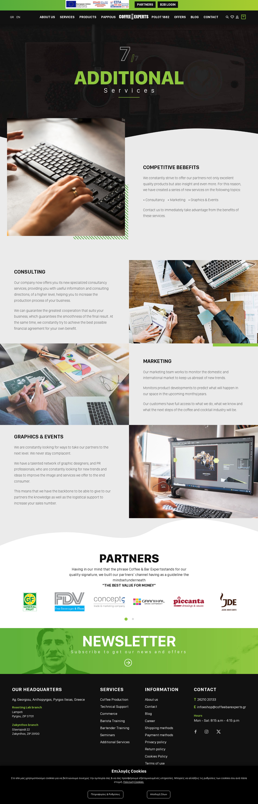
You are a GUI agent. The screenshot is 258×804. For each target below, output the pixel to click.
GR (12, 17)
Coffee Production (114, 699)
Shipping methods (159, 728)
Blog (148, 713)
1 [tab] (125, 619)
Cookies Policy (156, 756)
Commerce (108, 713)
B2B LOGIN (168, 4)
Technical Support (114, 706)
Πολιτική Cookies (133, 782)
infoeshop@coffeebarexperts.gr (221, 707)
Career (150, 721)
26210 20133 (206, 699)
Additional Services (115, 742)
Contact (151, 706)
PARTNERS (145, 4)
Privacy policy (155, 742)
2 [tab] (133, 619)
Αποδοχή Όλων (158, 794)
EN (18, 17)
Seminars (107, 735)
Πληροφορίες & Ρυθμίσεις (105, 794)
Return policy (155, 749)
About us (151, 699)
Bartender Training (114, 728)
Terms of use (155, 763)
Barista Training (112, 721)
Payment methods (159, 735)
